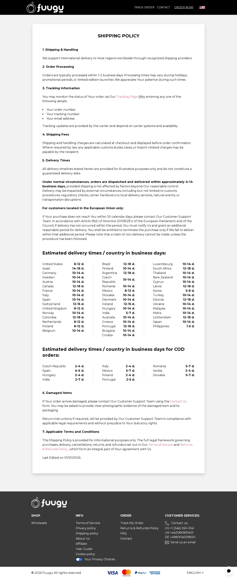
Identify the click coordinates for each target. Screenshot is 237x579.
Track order (144, 7)
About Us (83, 538)
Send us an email (183, 542)
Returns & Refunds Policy (139, 528)
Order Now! (183, 7)
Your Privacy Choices (99, 559)
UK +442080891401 (179, 532)
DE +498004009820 (180, 537)
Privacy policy (86, 528)
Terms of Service (161, 444)
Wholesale (39, 523)
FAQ (123, 533)
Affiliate (81, 543)
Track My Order (132, 523)
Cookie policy (85, 554)
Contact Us (178, 401)
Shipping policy (87, 533)
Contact (163, 7)
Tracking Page (127, 96)
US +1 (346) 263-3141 (179, 528)
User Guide (84, 549)
